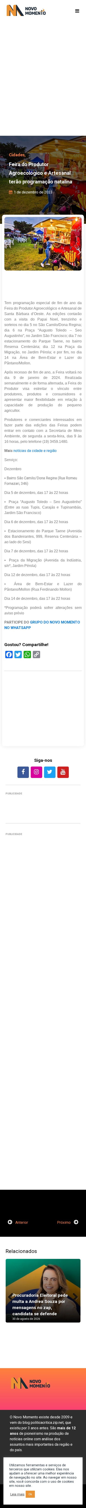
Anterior (21, 1222)
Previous (12, 1295)
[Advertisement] (43, 86)
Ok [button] (30, 1494)
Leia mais (17, 1494)
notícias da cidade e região (35, 451)
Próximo (64, 1222)
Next (73, 1295)
